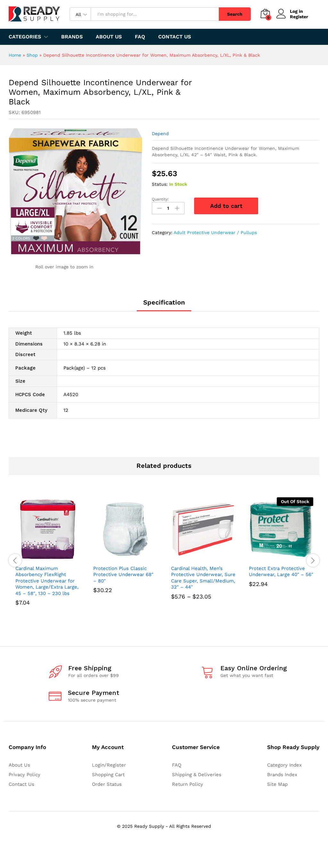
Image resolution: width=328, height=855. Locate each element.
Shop (32, 55)
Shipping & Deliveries (196, 775)
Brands (72, 36)
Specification (164, 302)
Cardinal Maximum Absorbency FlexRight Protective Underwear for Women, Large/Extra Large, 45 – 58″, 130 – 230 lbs (46, 581)
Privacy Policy (24, 775)
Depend (160, 133)
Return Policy (187, 784)
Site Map (277, 784)
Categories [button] (25, 36)
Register (299, 16)
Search (234, 14)
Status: (160, 184)
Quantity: (160, 199)
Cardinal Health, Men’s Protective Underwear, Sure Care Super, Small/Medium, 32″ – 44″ (203, 578)
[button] (40, 557)
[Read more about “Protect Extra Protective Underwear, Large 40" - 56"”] (273, 557)
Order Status (107, 784)
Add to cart (226, 205)
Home (15, 55)
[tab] (164, 305)
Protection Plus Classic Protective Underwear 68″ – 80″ (123, 575)
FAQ (140, 36)
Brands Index (282, 775)
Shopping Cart (108, 775)
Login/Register (109, 765)
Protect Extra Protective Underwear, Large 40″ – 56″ (281, 572)
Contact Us (174, 36)
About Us (109, 36)
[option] (47, 561)
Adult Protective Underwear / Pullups (215, 232)
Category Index (284, 765)
